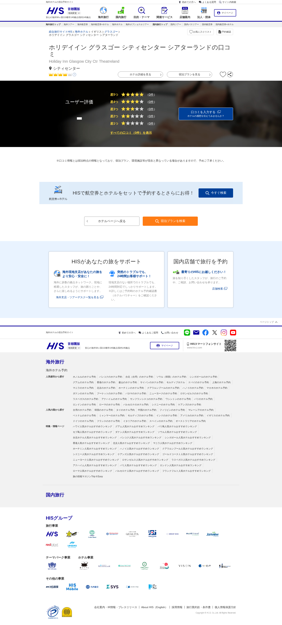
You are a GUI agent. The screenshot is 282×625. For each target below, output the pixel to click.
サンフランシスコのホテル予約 (146, 399)
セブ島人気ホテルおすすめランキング (92, 432)
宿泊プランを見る (189, 74)
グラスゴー (111, 31)
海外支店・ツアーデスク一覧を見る (77, 297)
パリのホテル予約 (203, 399)
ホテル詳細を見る (140, 74)
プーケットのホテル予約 (109, 393)
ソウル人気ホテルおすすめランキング (177, 432)
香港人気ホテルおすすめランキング (91, 443)
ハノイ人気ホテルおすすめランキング (139, 448)
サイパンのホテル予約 (151, 382)
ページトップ (267, 322)
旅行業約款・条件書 (198, 607)
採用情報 (177, 607)
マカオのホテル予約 (217, 388)
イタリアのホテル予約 (134, 421)
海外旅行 (55, 361)
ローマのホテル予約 (109, 404)
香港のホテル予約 (106, 382)
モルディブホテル (176, 382)
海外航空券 (82, 24)
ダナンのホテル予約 (83, 393)
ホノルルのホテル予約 (84, 376)
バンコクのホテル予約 (110, 376)
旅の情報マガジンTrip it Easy (88, 476)
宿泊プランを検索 (173, 221)
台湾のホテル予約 (82, 410)
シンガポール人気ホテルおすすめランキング (188, 437)
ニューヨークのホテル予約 (163, 393)
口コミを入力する (205, 113)
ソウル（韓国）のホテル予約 (171, 376)
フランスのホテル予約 (108, 421)
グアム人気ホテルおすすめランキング (134, 426)
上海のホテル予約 (221, 382)
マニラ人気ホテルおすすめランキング (172, 443)
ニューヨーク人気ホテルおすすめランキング (96, 459)
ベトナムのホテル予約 (84, 415)
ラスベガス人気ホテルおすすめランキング (193, 459)
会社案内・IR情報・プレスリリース (115, 607)
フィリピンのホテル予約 (172, 410)
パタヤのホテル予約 (135, 393)
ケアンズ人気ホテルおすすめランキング (138, 454)
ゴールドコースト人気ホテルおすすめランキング (187, 454)
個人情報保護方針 (225, 607)
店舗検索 (217, 288)
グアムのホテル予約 (83, 382)
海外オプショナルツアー (137, 24)
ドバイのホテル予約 (198, 382)
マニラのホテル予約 (83, 388)
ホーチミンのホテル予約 (131, 388)
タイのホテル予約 (125, 410)
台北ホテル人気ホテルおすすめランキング (95, 437)
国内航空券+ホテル (225, 24)
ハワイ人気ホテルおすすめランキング (92, 426)
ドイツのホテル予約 (83, 421)
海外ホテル (117, 24)
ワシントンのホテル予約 (178, 399)
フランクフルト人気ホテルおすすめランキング (186, 471)
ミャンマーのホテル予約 (112, 415)
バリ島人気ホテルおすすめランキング (177, 426)
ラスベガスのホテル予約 (85, 399)
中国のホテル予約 (147, 410)
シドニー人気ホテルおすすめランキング (93, 454)
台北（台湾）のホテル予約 (139, 376)
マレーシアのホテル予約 (201, 410)
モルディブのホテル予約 (140, 415)
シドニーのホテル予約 (163, 404)
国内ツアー (176, 24)
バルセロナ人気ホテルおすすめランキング (137, 471)
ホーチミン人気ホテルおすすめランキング (95, 448)
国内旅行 (55, 494)
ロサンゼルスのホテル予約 (194, 393)
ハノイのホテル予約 (193, 388)
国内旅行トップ (160, 24)
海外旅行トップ (53, 24)
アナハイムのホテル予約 (114, 399)
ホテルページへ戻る (112, 221)
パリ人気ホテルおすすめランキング (138, 465)
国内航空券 (207, 24)
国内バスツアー (191, 24)
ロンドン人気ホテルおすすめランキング (180, 465)
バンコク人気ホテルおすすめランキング (140, 437)
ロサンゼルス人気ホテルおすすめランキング (145, 459)
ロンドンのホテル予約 (84, 404)
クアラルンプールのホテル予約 (163, 388)
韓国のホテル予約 (104, 410)
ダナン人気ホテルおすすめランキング (134, 432)
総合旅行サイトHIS (60, 31)
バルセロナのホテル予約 (135, 404)
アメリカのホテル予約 (191, 415)
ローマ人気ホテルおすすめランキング (92, 471)
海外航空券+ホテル (100, 24)
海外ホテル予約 (56, 370)
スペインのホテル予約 (160, 421)
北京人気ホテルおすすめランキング (131, 443)
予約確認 (226, 31)
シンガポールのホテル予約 (203, 376)
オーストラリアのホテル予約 (191, 421)
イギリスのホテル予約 (218, 415)
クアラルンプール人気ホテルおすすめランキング (187, 448)
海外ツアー (69, 24)
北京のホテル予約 (106, 388)
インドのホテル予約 (166, 415)
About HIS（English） (154, 607)
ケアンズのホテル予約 (189, 404)
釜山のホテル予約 (128, 382)
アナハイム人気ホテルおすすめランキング (95, 465)
